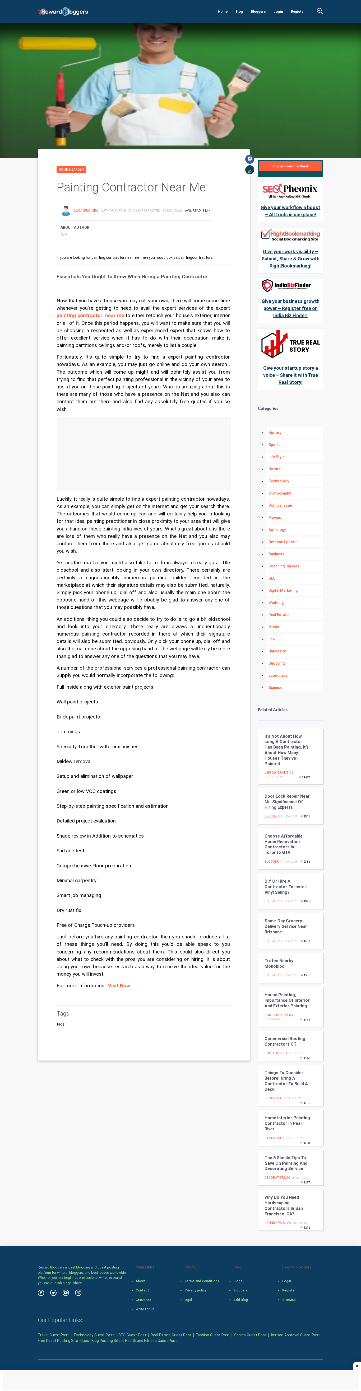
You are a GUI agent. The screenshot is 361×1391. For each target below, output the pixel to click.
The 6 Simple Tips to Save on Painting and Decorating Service (286, 1163)
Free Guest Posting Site (58, 1340)
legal (188, 1300)
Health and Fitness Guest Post (151, 1340)
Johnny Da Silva (278, 1223)
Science (275, 687)
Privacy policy (195, 1290)
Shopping (277, 663)
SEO (272, 578)
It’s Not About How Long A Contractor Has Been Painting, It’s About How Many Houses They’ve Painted (287, 750)
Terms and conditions (201, 1281)
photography (280, 493)
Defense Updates (284, 542)
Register (298, 11)
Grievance (143, 1300)
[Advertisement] (144, 454)
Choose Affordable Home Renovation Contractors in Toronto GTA (284, 844)
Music (274, 627)
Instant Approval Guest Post (295, 1335)
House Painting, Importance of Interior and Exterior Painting (287, 1000)
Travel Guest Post (53, 1335)
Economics (278, 675)
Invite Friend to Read (290, 166)
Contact (142, 1290)
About (141, 1281)
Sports (275, 445)
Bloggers (258, 11)
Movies (275, 517)
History (275, 432)
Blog (239, 11)
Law (272, 639)
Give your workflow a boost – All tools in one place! (290, 211)
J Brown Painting (279, 772)
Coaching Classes (284, 566)
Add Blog (240, 1300)
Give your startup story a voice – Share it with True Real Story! (290, 375)
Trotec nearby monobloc (279, 963)
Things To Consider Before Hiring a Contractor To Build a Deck (286, 1081)
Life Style (277, 457)
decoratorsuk (277, 1177)
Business (276, 554)
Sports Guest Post (250, 1335)
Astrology (277, 530)
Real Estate (279, 615)
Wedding (276, 602)
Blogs (237, 1281)
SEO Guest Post (132, 1335)
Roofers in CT (276, 1053)
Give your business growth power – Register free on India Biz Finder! (291, 308)
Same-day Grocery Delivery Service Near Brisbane (286, 926)
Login (278, 11)
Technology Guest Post (93, 1335)
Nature (275, 469)
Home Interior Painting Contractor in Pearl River (287, 1123)
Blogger (272, 816)
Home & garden (71, 169)
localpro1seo (86, 211)
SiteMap (289, 1300)
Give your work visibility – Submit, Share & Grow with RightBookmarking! (291, 259)
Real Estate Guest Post (171, 1335)
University (277, 651)
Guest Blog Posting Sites (101, 1340)
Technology (279, 481)
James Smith (275, 1138)
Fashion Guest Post (212, 1335)
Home (223, 11)
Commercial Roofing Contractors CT (285, 1041)
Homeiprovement (279, 1015)
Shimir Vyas (274, 1098)
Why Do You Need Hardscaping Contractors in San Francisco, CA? (284, 1205)
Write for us (145, 1309)
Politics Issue (280, 505)
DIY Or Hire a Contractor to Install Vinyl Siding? (286, 887)
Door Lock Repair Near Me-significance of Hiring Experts (287, 802)
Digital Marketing (283, 590)
